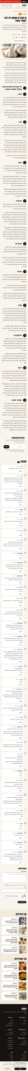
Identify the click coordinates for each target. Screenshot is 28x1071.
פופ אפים (11, 1032)
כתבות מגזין (24, 1042)
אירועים (10, 1029)
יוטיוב (12, 1058)
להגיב (20, 471)
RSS (12, 1060)
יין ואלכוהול (24, 1032)
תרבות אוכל (24, 1024)
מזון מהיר (11, 1022)
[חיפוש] (10, 5)
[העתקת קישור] (14, 37)
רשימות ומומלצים (23, 1044)
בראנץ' (11, 1020)
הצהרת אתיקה (23, 1058)
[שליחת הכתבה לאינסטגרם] (16, 37)
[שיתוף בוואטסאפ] (22, 37)
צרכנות (25, 1022)
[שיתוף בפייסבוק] (19, 37)
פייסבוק (11, 1056)
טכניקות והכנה (10, 1046)
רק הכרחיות (7, 1068)
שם (25, 887)
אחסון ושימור (16, 11)
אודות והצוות (23, 1055)
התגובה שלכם (23, 871)
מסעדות (10, 1017)
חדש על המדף (22, 1029)
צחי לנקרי (24, 34)
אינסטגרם (11, 1055)
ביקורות (24, 1040)
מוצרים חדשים (23, 1034)
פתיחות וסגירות (10, 1024)
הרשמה (6, 446)
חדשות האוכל (22, 1017)
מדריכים (21, 11)
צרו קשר (24, 1056)
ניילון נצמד (23, 104)
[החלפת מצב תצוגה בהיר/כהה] (6, 5)
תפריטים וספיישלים (9, 1025)
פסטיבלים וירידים (9, 1034)
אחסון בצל (15, 145)
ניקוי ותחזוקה (10, 1048)
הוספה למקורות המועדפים (19, 40)
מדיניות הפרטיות (7, 885)
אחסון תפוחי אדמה (21, 408)
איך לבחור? (11, 1042)
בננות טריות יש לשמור (20, 285)
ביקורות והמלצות (21, 1038)
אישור (20, 1068)
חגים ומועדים (10, 1044)
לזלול (21, 5)
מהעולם (24, 1020)
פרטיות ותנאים (23, 1060)
